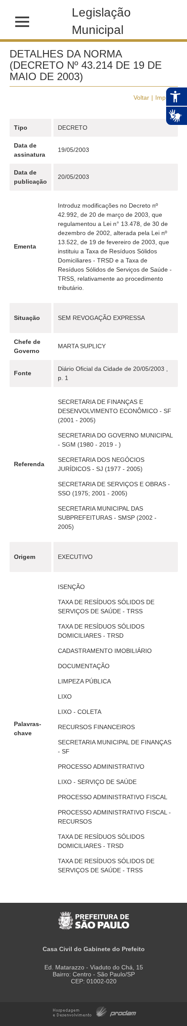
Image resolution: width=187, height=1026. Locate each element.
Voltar (141, 97)
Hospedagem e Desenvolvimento (94, 1011)
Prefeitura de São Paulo (93, 916)
